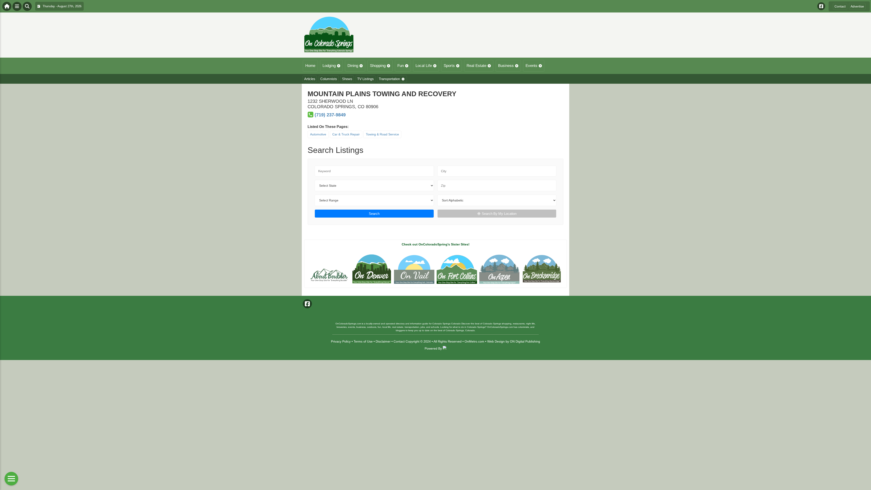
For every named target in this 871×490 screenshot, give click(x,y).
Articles (309, 79)
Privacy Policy (341, 341)
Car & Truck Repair (346, 134)
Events (531, 66)
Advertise (857, 6)
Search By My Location (499, 214)
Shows (347, 79)
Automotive (318, 134)
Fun (400, 66)
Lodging (329, 66)
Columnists (328, 79)
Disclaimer (383, 341)
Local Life (424, 66)
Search (374, 214)
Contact (840, 6)
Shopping (378, 66)
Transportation (389, 79)
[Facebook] (821, 6)
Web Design (496, 341)
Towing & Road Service (382, 134)
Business (506, 66)
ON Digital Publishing (525, 341)
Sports (449, 66)
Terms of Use (363, 341)
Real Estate (476, 66)
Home (310, 66)
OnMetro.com (474, 341)
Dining (352, 66)
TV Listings (365, 79)
